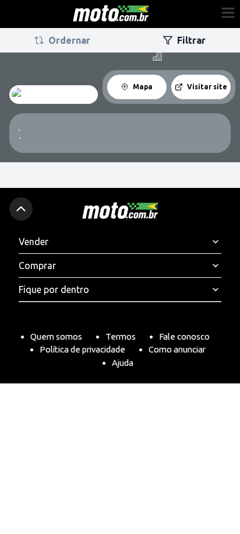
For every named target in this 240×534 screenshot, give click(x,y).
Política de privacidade (82, 349)
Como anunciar (177, 349)
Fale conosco (184, 336)
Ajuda (122, 363)
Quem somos (56, 336)
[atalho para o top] (21, 209)
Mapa (143, 86)
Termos (120, 336)
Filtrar (191, 40)
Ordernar (69, 40)
